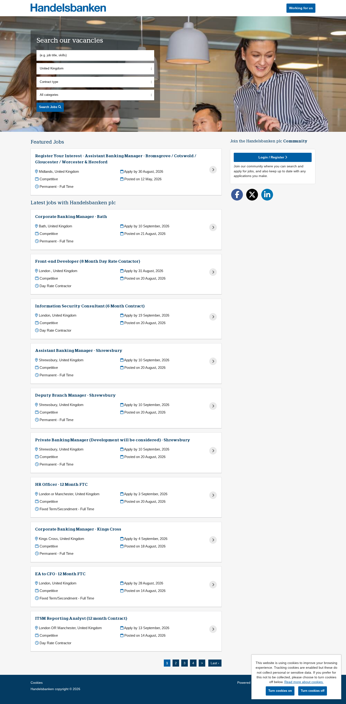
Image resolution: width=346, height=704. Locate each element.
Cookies (37, 682)
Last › (215, 663)
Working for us (301, 8)
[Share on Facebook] (237, 195)
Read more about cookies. (304, 682)
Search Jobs (48, 107)
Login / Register (271, 157)
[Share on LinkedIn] (267, 195)
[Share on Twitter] (252, 195)
